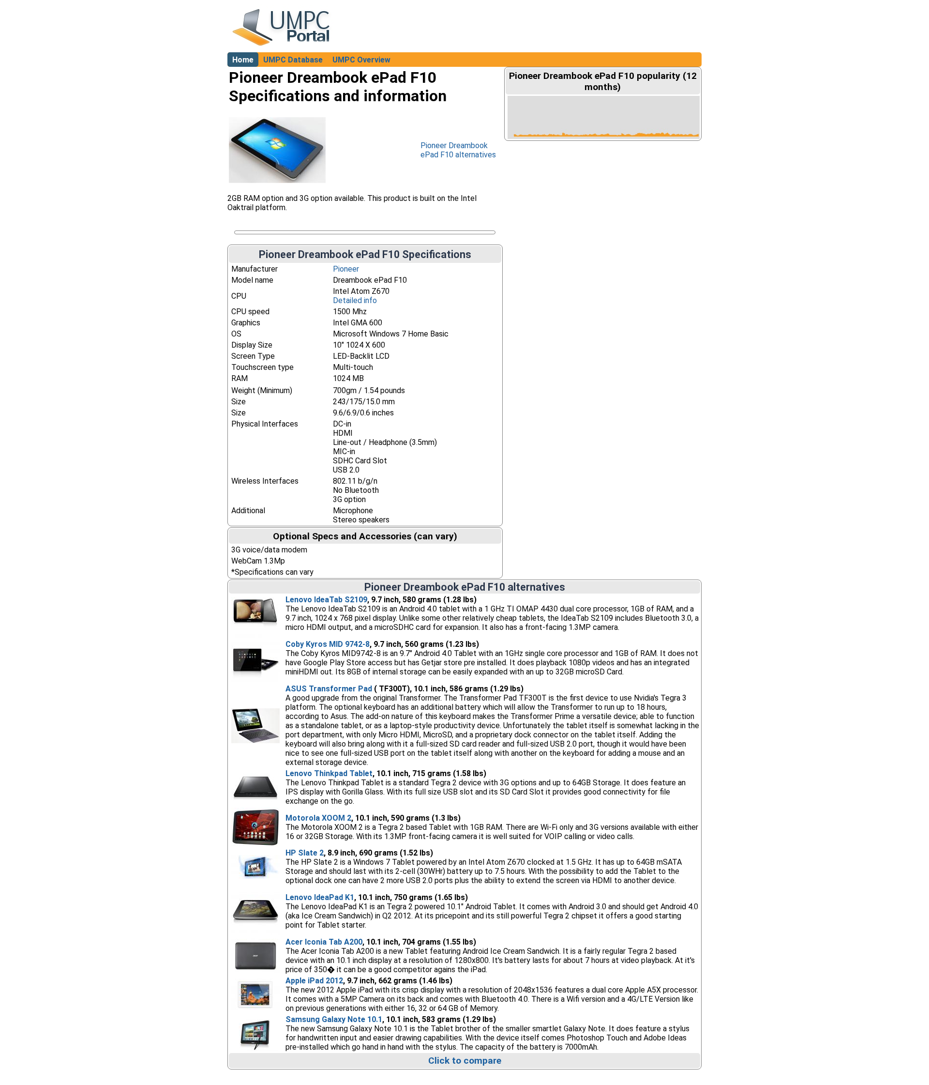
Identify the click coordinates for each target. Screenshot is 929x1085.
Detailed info (355, 300)
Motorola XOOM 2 (318, 818)
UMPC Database (293, 59)
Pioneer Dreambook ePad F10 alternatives (458, 150)
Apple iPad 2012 (314, 980)
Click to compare (464, 1060)
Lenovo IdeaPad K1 (319, 897)
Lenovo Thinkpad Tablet (329, 773)
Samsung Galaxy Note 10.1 (333, 1019)
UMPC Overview (361, 59)
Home (243, 59)
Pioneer (346, 269)
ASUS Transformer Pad (328, 688)
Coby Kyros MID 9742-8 (327, 644)
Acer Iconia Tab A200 (323, 942)
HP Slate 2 (304, 852)
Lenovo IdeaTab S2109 (326, 599)
